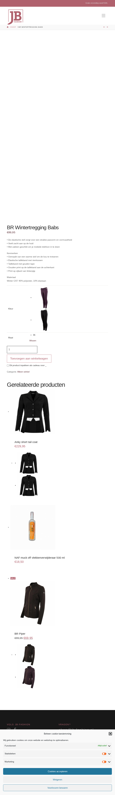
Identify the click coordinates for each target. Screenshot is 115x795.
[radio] (70, 298)
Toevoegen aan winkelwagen (29, 358)
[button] (110, 733)
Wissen (32, 340)
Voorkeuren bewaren (57, 788)
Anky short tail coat (26, 442)
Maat (10, 337)
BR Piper (20, 633)
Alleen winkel (23, 372)
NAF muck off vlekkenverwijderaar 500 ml (40, 557)
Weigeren (57, 779)
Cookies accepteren (57, 771)
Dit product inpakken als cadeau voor (27, 365)
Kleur (10, 308)
